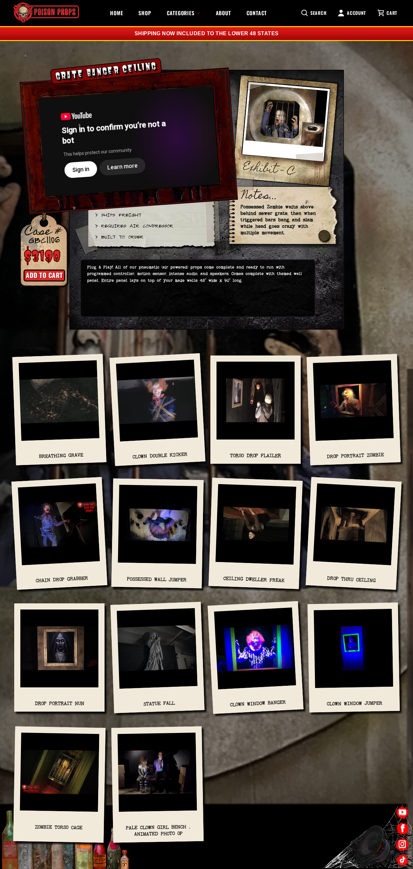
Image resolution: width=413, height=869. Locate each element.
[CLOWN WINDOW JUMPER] (353, 651)
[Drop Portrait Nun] (59, 651)
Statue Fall (159, 703)
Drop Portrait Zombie (355, 455)
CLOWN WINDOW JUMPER (354, 703)
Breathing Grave (61, 455)
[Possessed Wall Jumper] (157, 527)
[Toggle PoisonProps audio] (372, 843)
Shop (144, 13)
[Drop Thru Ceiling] (354, 528)
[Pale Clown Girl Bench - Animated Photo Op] (157, 775)
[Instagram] (402, 844)
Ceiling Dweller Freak (254, 579)
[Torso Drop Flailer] (255, 404)
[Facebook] (402, 828)
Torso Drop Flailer (255, 455)
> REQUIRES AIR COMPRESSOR (134, 225)
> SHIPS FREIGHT (118, 214)
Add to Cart (44, 275)
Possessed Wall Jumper (156, 579)
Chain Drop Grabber (61, 579)
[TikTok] (402, 860)
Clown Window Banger (258, 703)
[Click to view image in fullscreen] (286, 124)
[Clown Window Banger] (255, 651)
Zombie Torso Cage (58, 827)
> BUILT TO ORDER (119, 236)
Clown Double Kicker (159, 455)
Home (116, 13)
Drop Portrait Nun (59, 703)
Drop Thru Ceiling (351, 580)
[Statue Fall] (157, 651)
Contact (257, 13)
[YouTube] (402, 812)
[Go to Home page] (46, 13)
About (223, 13)
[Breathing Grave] (59, 404)
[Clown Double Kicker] (157, 403)
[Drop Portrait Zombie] (353, 404)
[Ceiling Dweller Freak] (256, 528)
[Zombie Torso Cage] (59, 775)
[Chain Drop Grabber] (59, 528)
